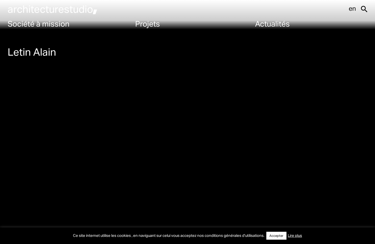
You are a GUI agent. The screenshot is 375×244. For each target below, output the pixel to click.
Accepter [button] (276, 236)
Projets (147, 23)
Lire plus (295, 235)
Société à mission (38, 23)
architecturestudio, (52, 8)
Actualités (272, 23)
